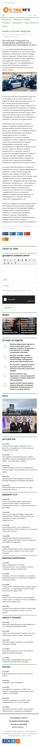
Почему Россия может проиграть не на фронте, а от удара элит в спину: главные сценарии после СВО (17, 448)
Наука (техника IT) (31, 23)
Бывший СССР (17, 23)
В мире (5, 31)
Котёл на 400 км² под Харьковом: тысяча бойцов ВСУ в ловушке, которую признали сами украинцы (22, 377)
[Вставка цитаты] (8, 263)
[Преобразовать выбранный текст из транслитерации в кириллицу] (12, 263)
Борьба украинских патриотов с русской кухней (17, 675)
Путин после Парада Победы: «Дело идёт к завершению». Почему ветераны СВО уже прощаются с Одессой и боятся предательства (18, 517)
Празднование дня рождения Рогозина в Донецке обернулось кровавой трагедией (17, 480)
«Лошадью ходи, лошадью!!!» (13, 682)
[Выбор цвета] (34, 260)
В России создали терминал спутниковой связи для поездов (17, 643)
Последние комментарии (19, 721)
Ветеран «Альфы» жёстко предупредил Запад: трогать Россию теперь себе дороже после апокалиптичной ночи (21, 358)
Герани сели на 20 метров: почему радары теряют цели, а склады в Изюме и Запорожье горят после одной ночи (19, 599)
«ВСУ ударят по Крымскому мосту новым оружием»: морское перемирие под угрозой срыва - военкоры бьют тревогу (18, 459)
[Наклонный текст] (7, 260)
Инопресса (6, 23)
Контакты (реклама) (19, 724)
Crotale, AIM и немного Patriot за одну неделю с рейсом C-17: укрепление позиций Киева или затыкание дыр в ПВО (19, 589)
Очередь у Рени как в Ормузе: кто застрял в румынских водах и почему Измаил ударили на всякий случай (18, 578)
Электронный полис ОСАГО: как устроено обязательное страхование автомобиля (17, 710)
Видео (5, 314)
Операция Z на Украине (21, 19)
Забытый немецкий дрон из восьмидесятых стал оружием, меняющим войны (18, 625)
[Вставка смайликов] (30, 260)
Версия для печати (12, 37)
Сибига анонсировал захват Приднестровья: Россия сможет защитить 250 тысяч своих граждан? (19, 551)
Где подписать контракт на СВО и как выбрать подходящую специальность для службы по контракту (17, 691)
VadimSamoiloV (20, 35)
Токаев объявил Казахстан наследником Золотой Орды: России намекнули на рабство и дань (19, 470)
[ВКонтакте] (9, 741)
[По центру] (22, 260)
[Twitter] (13, 741)
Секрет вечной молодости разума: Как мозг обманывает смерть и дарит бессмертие (18, 634)
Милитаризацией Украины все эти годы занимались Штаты (17, 488)
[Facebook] (4, 741)
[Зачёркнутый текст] (14, 260)
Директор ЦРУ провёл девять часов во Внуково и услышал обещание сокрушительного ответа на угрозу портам (21, 386)
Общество (25, 31)
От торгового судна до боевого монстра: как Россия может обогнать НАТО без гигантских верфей (22, 368)
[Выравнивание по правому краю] (26, 260)
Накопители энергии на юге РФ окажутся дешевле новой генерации (17, 652)
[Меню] (3, 15)
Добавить (8, 308)
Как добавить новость (19, 718)
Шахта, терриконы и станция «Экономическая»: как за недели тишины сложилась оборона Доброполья (17, 567)
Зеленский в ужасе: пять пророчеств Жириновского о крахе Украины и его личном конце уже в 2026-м (19, 529)
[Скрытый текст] (5, 263)
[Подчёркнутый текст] (11, 260)
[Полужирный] (4, 260)
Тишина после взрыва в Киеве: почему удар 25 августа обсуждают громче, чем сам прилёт (19, 610)
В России (14, 31)
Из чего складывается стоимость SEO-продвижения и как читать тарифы (16, 701)
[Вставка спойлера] (15, 263)
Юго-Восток (6, 19)
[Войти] (34, 15)
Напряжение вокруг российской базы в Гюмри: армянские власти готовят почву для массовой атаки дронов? (19, 540)
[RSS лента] (18, 741)
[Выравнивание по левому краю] (19, 260)
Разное (4, 26)
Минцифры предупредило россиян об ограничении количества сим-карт (16, 661)
